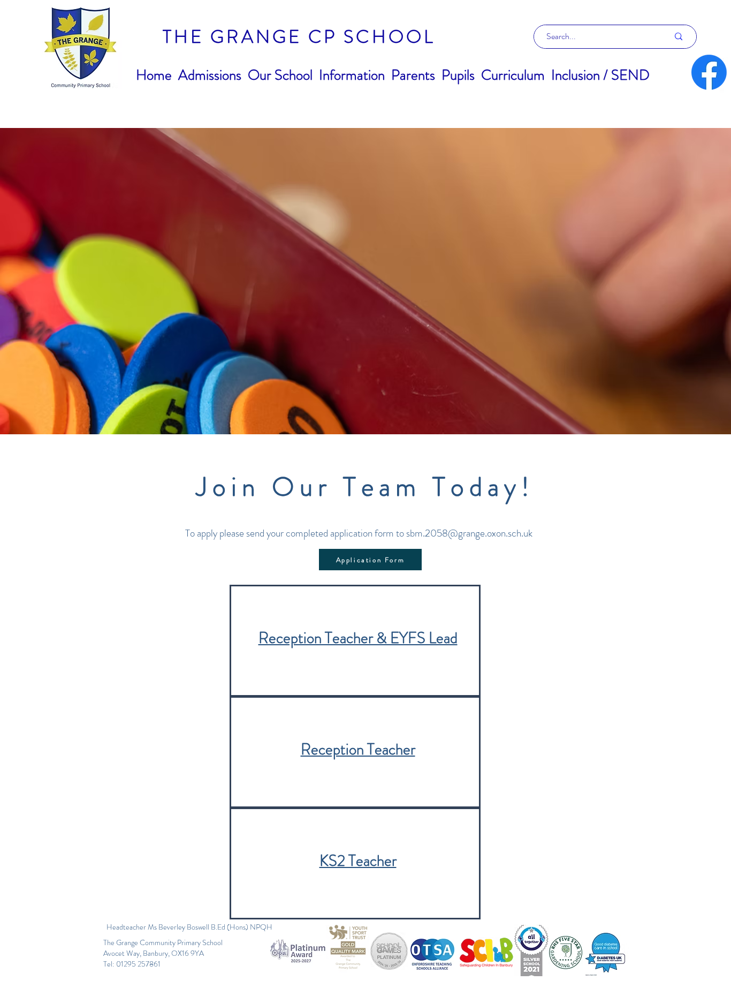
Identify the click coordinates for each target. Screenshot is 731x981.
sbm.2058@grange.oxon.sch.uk (469, 533)
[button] (210, 75)
